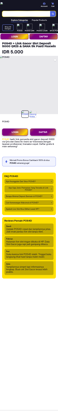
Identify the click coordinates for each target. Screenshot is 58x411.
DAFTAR (43, 36)
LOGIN (14, 36)
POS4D (5, 139)
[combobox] (26, 14)
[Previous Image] (2, 85)
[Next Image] (55, 85)
